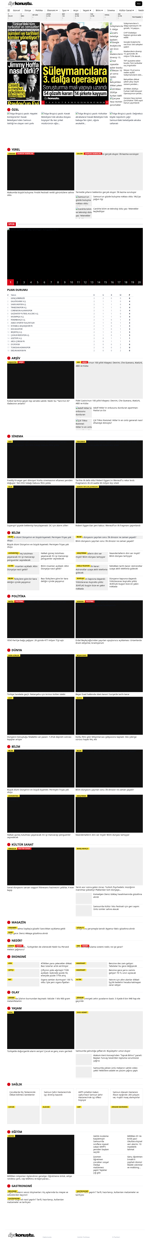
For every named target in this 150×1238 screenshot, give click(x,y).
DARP (10, 936)
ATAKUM (11, 153)
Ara (138, 3)
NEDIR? (19, 952)
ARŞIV (21, 362)
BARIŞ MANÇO (82, 848)
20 (104, 102)
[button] (44, 63)
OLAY (15, 1013)
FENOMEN (12, 927)
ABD (78, 362)
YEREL (16, 149)
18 (97, 102)
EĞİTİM (17, 1160)
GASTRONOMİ (22, 1220)
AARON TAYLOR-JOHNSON (87, 487)
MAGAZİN (19, 922)
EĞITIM (11, 1164)
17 (94, 102)
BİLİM (16, 533)
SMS (78, 952)
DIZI (10, 441)
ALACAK (46, 1135)
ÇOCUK (11, 1135)
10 (72, 102)
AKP (79, 1135)
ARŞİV (16, 358)
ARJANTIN (12, 362)
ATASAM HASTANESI (119, 1135)
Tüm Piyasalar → (137, 17)
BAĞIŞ (10, 601)
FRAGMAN (81, 441)
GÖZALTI (80, 927)
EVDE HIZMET (82, 1040)
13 (81, 102)
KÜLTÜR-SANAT (24, 848)
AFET (10, 698)
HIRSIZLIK (12, 848)
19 (100, 102)
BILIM (79, 537)
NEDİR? (17, 947)
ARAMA (11, 1019)
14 (84, 102)
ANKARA (80, 601)
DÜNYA (17, 650)
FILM (10, 487)
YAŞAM (17, 1036)
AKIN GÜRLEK (13, 655)
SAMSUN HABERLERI (25, 153)
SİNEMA (17, 436)
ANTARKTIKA (13, 796)
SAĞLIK (17, 1112)
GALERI (80, 153)
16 (91, 102)
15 (88, 102)
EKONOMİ (19, 970)
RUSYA (79, 698)
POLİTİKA (18, 596)
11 (75, 102)
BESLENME (12, 1225)
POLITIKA (19, 601)
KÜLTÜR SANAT (23, 844)
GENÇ (10, 1040)
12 (78, 102)
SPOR (11, 224)
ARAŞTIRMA (81, 796)
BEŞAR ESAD (81, 655)
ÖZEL (15, 110)
